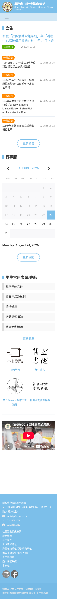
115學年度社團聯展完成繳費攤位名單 (18, 127)
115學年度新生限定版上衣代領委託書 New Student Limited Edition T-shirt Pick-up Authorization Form (18, 107)
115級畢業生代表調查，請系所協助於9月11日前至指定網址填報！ (18, 84)
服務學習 (7, 535)
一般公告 (8, 57)
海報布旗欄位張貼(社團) (15, 552)
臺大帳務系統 (9, 561)
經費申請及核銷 (16, 296)
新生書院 (7, 540)
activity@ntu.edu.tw (17, 516)
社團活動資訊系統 (11, 531)
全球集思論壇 (9, 544)
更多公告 (28, 143)
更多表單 (28, 338)
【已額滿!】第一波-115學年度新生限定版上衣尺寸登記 (19, 64)
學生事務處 (8, 557)
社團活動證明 (14, 327)
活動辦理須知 (14, 317)
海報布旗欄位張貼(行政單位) (17, 548)
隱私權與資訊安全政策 (14, 502)
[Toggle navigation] (6, 17)
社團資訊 (8, 46)
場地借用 (11, 306)
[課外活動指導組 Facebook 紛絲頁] (14, 573)
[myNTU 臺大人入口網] (6, 573)
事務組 (6, 565)
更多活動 (28, 257)
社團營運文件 (14, 286)
